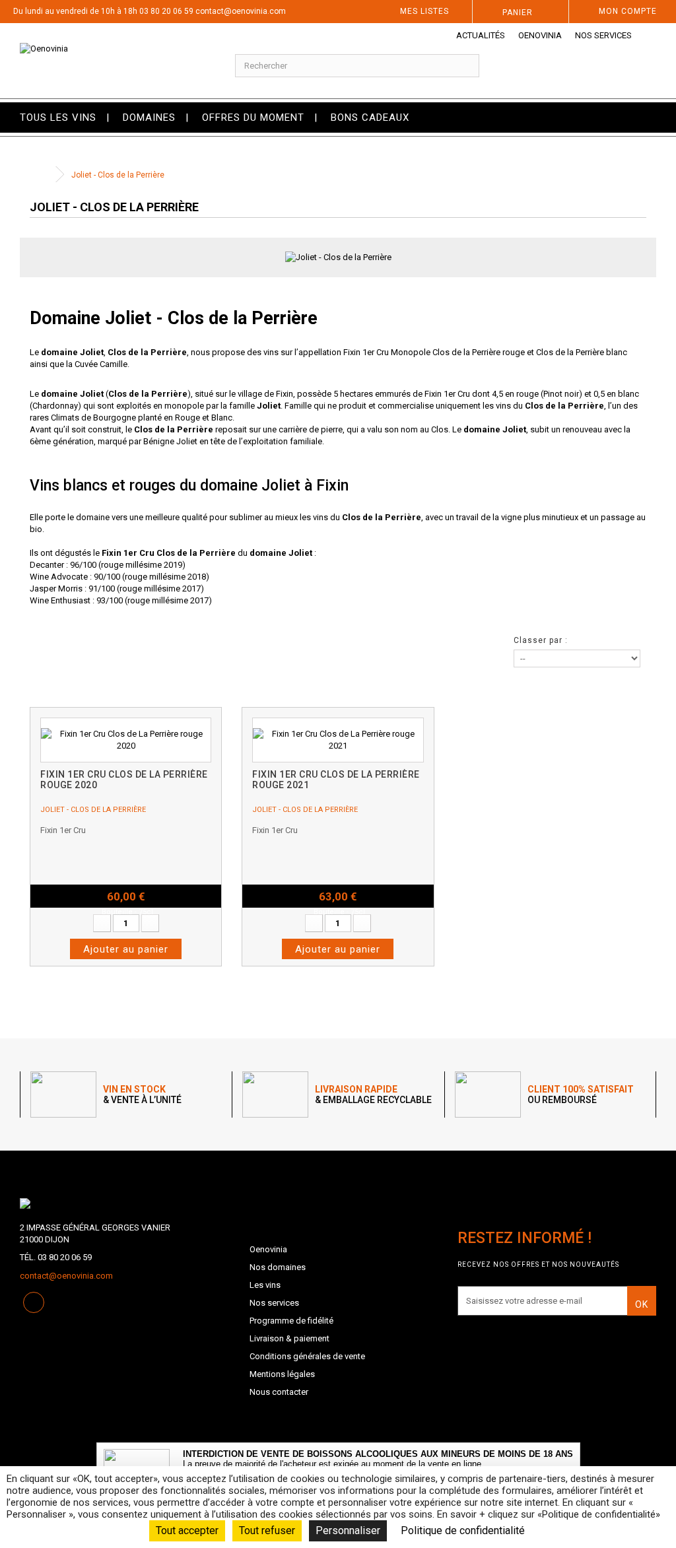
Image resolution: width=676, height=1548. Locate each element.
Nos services (603, 35)
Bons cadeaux (370, 117)
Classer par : (541, 640)
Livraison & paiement (289, 1338)
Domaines (149, 117)
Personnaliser (348, 1530)
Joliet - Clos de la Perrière (93, 809)
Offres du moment (253, 117)
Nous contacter (279, 1392)
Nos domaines (278, 1267)
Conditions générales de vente (307, 1356)
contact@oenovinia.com (240, 11)
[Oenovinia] (112, 61)
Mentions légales (282, 1374)
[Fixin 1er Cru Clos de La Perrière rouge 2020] (126, 740)
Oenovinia (540, 35)
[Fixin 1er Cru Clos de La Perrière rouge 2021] (337, 740)
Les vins (265, 1285)
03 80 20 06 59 (166, 11)
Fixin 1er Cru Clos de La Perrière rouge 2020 (124, 779)
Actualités (480, 35)
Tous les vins (58, 117)
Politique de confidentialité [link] (463, 1530)
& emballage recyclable (373, 1094)
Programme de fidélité (291, 1321)
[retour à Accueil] (42, 174)
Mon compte (628, 11)
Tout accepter (187, 1530)
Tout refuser (267, 1530)
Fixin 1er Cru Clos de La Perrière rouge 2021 (336, 779)
